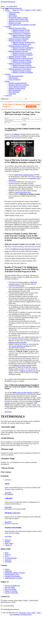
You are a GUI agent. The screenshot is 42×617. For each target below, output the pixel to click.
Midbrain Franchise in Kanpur (22, 70)
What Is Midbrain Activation (17, 86)
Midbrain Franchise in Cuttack (22, 44)
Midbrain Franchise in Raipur (22, 35)
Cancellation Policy (26, 614)
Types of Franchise (14, 79)
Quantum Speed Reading (13, 527)
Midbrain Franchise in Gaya (21, 32)
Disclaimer (8, 561)
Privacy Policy (31, 613)
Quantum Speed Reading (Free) (18, 19)
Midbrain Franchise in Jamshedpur (23, 47)
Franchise (8, 74)
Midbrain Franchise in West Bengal (19, 63)
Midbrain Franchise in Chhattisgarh (19, 33)
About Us (15, 10)
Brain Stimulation (14, 92)
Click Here (31, 107)
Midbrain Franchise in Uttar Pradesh (20, 69)
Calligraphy (12, 14)
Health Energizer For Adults (13, 578)
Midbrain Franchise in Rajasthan (19, 39)
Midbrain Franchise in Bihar (17, 28)
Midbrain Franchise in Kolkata (22, 65)
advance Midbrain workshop (20, 346)
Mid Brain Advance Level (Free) (19, 21)
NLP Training (13, 16)
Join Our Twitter (10, 587)
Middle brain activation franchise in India (25, 392)
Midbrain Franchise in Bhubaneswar (24, 42)
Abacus (7, 483)
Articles (7, 81)
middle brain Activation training (24, 175)
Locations (8, 26)
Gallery (39, 10)
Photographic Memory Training (18, 17)
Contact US (8, 545)
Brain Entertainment (15, 90)
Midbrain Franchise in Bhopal (22, 60)
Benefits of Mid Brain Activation (19, 85)
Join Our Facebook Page (12, 585)
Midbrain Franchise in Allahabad (23, 72)
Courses (7, 10)
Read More (8, 412)
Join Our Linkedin (10, 589)
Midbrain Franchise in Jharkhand (19, 46)
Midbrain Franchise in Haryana (18, 51)
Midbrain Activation (15, 23)
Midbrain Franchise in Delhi (17, 56)
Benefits (7, 541)
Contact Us (28, 10)
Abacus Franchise (14, 12)
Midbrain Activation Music (17, 88)
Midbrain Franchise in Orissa (17, 40)
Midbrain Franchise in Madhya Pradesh (21, 58)
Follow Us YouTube (11, 591)
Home (6, 553)
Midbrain (17, 134)
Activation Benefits (11, 558)
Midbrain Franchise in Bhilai (21, 37)
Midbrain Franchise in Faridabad (23, 55)
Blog (34, 10)
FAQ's (21, 10)
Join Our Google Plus (11, 592)
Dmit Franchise (13, 78)
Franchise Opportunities (16, 76)
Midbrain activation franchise (21, 249)
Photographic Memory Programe (15, 573)
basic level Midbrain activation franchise (24, 341)
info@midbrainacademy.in (14, 8)
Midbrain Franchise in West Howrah (24, 67)
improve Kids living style (23, 192)
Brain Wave (12, 94)
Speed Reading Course (12, 574)
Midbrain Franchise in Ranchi (22, 49)
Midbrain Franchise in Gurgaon (22, 53)
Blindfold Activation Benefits (18, 83)
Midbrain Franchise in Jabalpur (22, 62)
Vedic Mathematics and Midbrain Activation (22, 24)
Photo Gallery (9, 543)
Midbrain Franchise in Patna (21, 30)
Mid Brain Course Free (12, 513)
